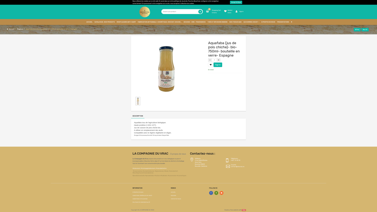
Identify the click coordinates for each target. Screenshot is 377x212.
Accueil (11, 29)
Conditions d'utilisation (140, 199)
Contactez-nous (176, 199)
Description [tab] (138, 116)
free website (234, 210)
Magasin (20, 29)
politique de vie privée (181, 1)
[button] (291, 22)
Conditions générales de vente (142, 195)
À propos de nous (178, 154)
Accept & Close (236, 2)
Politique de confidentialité (141, 202)
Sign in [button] (218, 65)
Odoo (243, 210)
